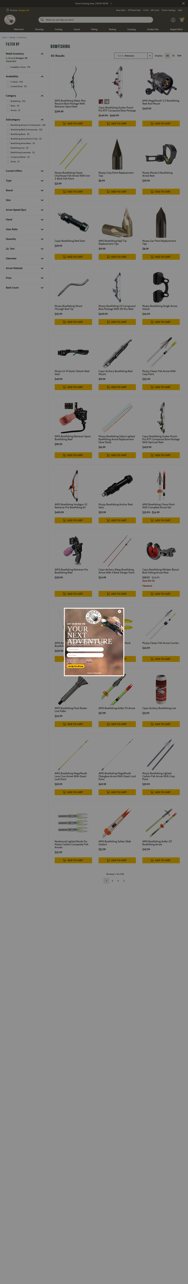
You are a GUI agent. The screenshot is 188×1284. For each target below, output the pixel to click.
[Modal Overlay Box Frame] (94, 642)
